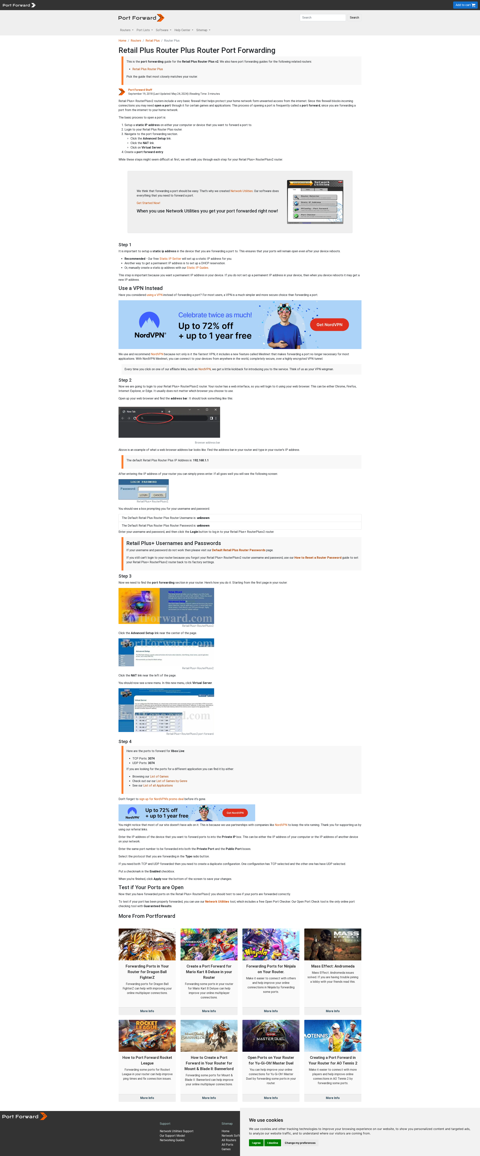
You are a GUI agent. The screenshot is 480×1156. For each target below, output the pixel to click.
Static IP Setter (170, 258)
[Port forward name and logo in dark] (141, 17)
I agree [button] (256, 1142)
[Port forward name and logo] (19, 5)
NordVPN (157, 354)
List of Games (159, 776)
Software (82, 5)
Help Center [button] (182, 30)
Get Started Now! (148, 203)
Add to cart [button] (464, 5)
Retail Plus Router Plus (147, 69)
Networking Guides (172, 1140)
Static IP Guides (197, 267)
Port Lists (66, 5)
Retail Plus (153, 40)
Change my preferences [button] (300, 1142)
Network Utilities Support (177, 1131)
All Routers (229, 1140)
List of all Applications (158, 785)
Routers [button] (125, 30)
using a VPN (155, 295)
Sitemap (116, 5)
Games (226, 1149)
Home (122, 40)
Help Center (100, 5)
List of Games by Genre (171, 781)
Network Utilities (241, 191)
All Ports (227, 1144)
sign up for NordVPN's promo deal (161, 799)
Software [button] (162, 30)
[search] (127, 5)
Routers (51, 5)
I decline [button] (272, 1142)
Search (354, 17)
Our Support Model (172, 1135)
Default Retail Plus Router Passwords (239, 550)
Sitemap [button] (202, 30)
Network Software (234, 1135)
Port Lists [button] (143, 30)
